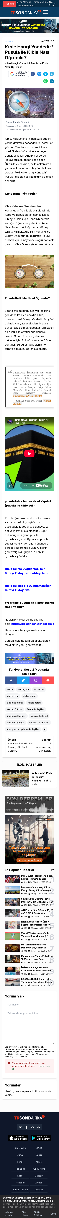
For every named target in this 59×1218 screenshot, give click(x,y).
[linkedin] (52, 81)
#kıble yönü (12, 696)
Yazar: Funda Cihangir (17, 122)
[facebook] (33, 74)
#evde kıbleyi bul (35, 709)
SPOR (39, 1148)
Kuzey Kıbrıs (39, 1168)
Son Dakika (20, 1148)
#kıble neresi (34, 702)
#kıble (10, 689)
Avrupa (38, 1182)
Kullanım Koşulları (9, 1213)
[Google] (18, 1138)
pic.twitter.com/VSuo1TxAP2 (27, 395)
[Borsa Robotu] (29, 658)
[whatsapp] (45, 81)
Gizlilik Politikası (38, 1213)
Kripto (39, 1162)
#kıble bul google (15, 722)
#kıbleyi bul (23, 689)
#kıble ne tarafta (15, 702)
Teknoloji (20, 1168)
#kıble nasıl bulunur (16, 716)
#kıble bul (39, 689)
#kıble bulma (29, 696)
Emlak (20, 1175)
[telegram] (52, 74)
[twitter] (45, 74)
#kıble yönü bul (14, 709)
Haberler (9, 41)
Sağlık (39, 1155)
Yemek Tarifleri (20, 1189)
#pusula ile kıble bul (39, 722)
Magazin (39, 1175)
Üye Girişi (51, 3)
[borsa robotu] (29, 25)
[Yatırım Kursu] (29, 839)
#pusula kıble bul (39, 716)
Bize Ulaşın (25, 1213)
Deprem (39, 1189)
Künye (53, 1213)
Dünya (20, 1155)
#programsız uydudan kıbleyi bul (23, 729)
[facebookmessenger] (39, 74)
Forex (20, 1162)
